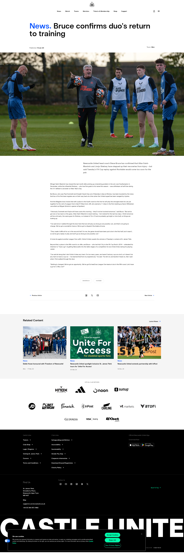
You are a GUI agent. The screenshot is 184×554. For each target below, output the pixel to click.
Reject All (112, 540)
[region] (77, 540)
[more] (158, 11)
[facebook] (86, 295)
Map (24, 500)
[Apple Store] (134, 445)
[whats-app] (97, 295)
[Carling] (106, 406)
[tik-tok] (60, 484)
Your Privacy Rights (112, 545)
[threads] (82, 484)
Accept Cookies (112, 535)
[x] (92, 295)
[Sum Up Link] (121, 389)
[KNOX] (61, 389)
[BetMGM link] (48, 406)
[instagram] (71, 484)
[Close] (142, 534)
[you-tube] (66, 484)
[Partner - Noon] (100, 389)
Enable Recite (157, 547)
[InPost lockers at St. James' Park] (87, 406)
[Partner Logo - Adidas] (80, 389)
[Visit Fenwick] (68, 406)
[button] (7, 541)
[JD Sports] (32, 406)
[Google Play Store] (147, 445)
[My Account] (154, 11)
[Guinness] (71, 419)
